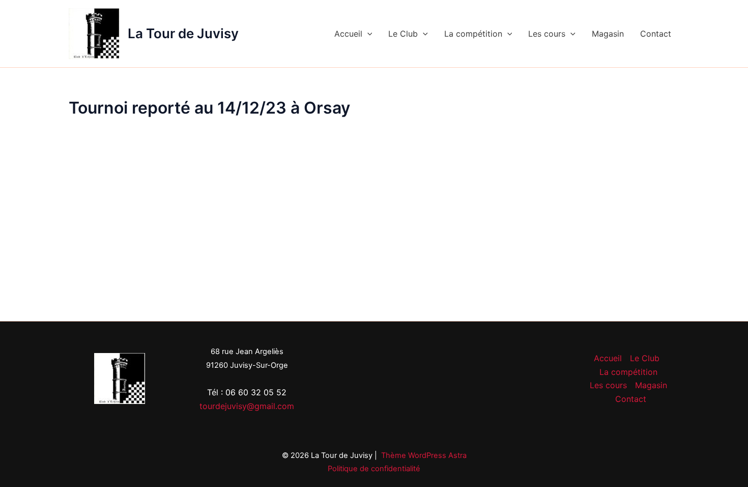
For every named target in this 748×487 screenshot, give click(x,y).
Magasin (608, 34)
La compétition (473, 34)
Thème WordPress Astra (424, 455)
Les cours (546, 34)
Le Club (403, 34)
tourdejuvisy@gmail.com (246, 406)
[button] (367, 33)
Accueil (348, 34)
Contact (655, 34)
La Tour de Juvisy (183, 33)
